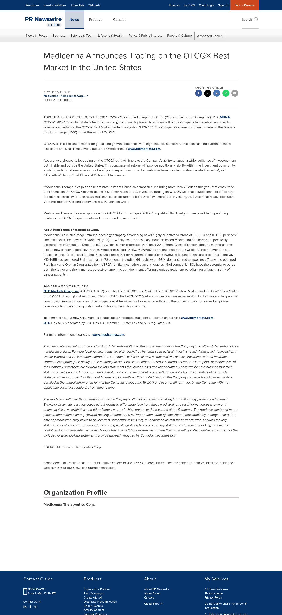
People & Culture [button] (179, 35)
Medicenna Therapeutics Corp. (69, 504)
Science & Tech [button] (82, 35)
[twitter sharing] (207, 94)
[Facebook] (30, 607)
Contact (119, 19)
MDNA (225, 117)
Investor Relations (54, 5)
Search (247, 19)
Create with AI (93, 597)
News (74, 19)
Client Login (206, 5)
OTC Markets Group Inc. (61, 291)
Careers (149, 597)
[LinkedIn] (25, 607)
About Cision (152, 593)
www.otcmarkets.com (144, 148)
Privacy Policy (213, 597)
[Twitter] (35, 607)
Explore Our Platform (97, 589)
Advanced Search (210, 36)
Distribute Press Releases (100, 602)
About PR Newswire (156, 589)
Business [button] (58, 35)
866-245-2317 (36, 589)
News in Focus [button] (36, 35)
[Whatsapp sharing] (225, 94)
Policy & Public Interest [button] (145, 35)
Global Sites (152, 604)
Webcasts (94, 5)
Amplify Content (94, 610)
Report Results (93, 606)
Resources (32, 5)
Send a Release (245, 5)
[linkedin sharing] (216, 94)
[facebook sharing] (198, 94)
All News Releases (216, 589)
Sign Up (223, 5)
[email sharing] (234, 94)
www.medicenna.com (108, 334)
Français (174, 5)
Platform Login (214, 593)
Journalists (77, 5)
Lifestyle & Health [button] (110, 35)
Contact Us (30, 602)
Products (96, 19)
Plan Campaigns (94, 593)
